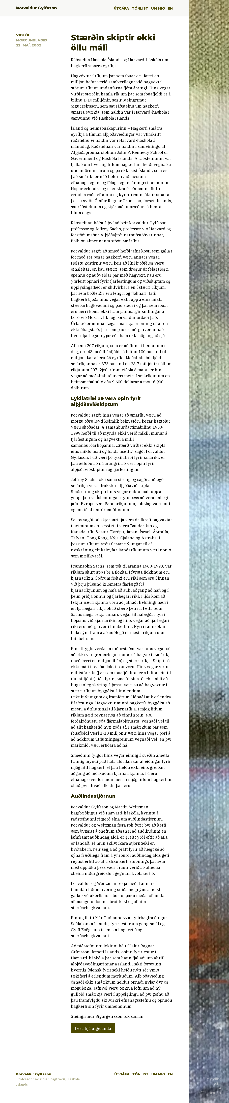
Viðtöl (23, 35)
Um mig (158, 8)
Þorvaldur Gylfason (36, 8)
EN (170, 8)
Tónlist (140, 8)
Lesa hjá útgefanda (93, 1028)
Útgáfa (121, 8)
